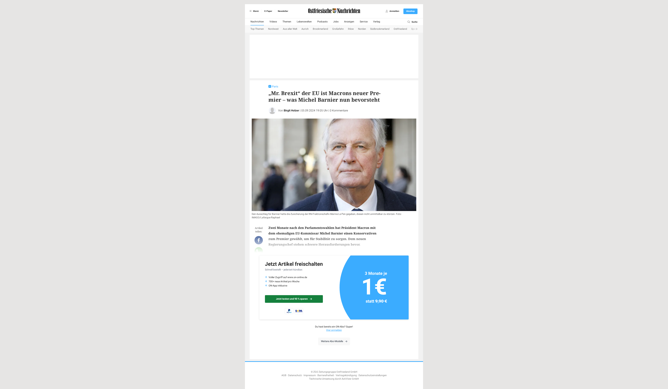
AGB (283, 375)
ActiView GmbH (350, 379)
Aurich (305, 29)
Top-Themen (257, 29)
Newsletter (283, 11)
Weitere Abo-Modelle (332, 341)
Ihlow (351, 29)
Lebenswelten (304, 21)
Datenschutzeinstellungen (373, 375)
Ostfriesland (400, 29)
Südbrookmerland (379, 29)
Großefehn (338, 29)
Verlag (376, 21)
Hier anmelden (334, 330)
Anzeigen (349, 21)
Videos (273, 21)
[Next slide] (413, 29)
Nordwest (273, 29)
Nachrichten (257, 21)
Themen (287, 21)
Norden (362, 29)
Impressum (310, 375)
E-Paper (268, 11)
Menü (256, 11)
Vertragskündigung (346, 375)
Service (364, 21)
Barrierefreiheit (325, 375)
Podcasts (322, 21)
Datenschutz (295, 375)
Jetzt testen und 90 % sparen (292, 299)
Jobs (336, 21)
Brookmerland (320, 29)
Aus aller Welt (290, 29)
